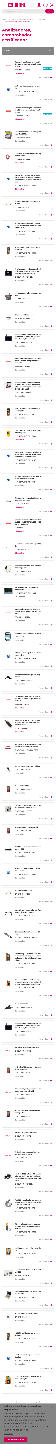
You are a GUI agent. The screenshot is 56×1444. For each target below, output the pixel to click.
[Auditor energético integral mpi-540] (8, 204)
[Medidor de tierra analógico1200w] (8, 547)
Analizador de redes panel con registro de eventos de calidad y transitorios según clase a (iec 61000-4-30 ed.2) (28, 385)
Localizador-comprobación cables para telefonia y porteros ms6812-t (28, 698)
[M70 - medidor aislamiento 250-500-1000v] (8, 412)
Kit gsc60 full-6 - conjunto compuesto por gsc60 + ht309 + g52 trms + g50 (28, 225)
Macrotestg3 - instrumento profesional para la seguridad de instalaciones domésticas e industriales (28, 957)
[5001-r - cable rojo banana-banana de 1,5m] (8, 656)
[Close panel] (52, 1407)
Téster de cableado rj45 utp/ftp (28, 633)
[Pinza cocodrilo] (8, 1007)
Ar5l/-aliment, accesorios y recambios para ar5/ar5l (27, 1153)
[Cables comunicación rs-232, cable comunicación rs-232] (8, 808)
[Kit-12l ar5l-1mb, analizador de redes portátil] (8, 1114)
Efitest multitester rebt (24, 315)
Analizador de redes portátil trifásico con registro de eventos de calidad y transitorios (28, 271)
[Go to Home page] (17, 5)
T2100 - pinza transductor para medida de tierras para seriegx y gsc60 (28, 1226)
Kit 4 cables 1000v (22, 786)
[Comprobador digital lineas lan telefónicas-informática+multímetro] (8, 111)
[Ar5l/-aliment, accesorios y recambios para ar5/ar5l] (8, 1155)
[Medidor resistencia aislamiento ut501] (8, 1273)
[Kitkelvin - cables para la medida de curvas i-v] (8, 872)
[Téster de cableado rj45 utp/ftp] (8, 636)
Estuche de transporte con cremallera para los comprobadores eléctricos (27, 722)
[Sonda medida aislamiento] (8, 1316)
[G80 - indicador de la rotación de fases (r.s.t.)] (8, 433)
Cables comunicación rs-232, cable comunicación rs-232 (28, 806)
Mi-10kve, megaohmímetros (27, 1047)
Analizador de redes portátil (26, 827)
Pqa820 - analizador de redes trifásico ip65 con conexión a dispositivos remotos (28, 1202)
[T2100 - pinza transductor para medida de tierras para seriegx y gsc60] (8, 1227)
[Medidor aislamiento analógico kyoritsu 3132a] (8, 135)
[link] (19, 1402)
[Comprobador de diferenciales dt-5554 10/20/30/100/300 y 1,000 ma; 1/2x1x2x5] (8, 523)
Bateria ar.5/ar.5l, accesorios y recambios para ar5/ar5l (28, 1090)
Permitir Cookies (16, 1440)
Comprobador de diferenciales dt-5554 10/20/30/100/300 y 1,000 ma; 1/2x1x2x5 (28, 522)
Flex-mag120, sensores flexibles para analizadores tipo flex (28, 745)
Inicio (4, 19)
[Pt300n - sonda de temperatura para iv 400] (8, 850)
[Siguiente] (36, 1402)
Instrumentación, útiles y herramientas (20, 19)
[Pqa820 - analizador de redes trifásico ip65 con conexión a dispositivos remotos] (8, 1203)
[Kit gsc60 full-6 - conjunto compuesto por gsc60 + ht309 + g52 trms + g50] (8, 226)
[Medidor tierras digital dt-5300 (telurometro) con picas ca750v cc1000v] (8, 361)
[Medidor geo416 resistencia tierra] (8, 1251)
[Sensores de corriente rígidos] (8, 769)
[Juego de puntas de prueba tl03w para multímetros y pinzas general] (8, 65)
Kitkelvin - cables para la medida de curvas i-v (27, 870)
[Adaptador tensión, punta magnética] (8, 678)
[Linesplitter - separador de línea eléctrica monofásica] (8, 913)
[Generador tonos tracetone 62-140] (8, 935)
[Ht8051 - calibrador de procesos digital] (8, 1336)
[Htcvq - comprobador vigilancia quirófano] (8, 590)
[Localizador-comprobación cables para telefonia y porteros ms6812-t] (8, 699)
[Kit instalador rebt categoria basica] (8, 296)
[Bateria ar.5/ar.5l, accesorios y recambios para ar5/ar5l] (8, 1092)
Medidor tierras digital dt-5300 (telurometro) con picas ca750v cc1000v (28, 360)
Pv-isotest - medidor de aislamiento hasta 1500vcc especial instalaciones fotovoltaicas (28, 454)
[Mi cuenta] (45, 5)
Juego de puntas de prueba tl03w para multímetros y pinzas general (28, 64)
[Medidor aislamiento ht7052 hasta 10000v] (8, 1295)
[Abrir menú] (4, 5)
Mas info (8, 1433)
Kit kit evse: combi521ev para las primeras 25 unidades (28, 477)
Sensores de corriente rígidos (27, 766)
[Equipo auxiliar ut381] (8, 893)
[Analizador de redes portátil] (8, 830)
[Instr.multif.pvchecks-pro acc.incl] (8, 89)
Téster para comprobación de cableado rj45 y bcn (28, 499)
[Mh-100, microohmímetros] (8, 1135)
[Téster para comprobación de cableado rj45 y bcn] (8, 501)
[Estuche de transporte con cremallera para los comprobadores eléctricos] (8, 723)
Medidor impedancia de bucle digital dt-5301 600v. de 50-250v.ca (28, 611)
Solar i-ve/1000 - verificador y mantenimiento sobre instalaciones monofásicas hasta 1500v (28, 982)
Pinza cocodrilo (21, 1004)
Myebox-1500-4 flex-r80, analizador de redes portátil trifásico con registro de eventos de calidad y (28, 1177)
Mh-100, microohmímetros (26, 1132)
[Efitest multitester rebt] (8, 318)
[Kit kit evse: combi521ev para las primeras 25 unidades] (8, 479)
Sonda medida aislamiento (26, 1313)
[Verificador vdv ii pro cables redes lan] (8, 1358)
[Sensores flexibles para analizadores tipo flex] (8, 569)
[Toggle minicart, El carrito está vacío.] (52, 5)
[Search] (49, 11)
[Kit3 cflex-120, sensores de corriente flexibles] (8, 1070)
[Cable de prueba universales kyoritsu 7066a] (8, 156)
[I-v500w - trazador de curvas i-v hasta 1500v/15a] (8, 1380)
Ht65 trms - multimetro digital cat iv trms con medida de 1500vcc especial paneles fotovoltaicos (28, 178)
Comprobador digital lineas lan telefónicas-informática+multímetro (28, 110)
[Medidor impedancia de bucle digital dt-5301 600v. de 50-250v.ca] (8, 612)
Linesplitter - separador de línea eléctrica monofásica (28, 911)
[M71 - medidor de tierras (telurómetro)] (8, 250)
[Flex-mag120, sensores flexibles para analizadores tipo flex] (8, 747)
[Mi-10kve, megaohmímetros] (8, 1050)
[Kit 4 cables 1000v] (8, 789)
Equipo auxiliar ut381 (23, 890)
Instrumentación (41, 19)
